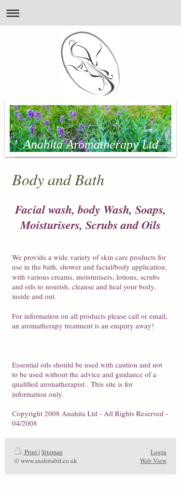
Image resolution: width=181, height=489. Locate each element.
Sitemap (52, 452)
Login (159, 452)
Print (31, 452)
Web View (153, 460)
